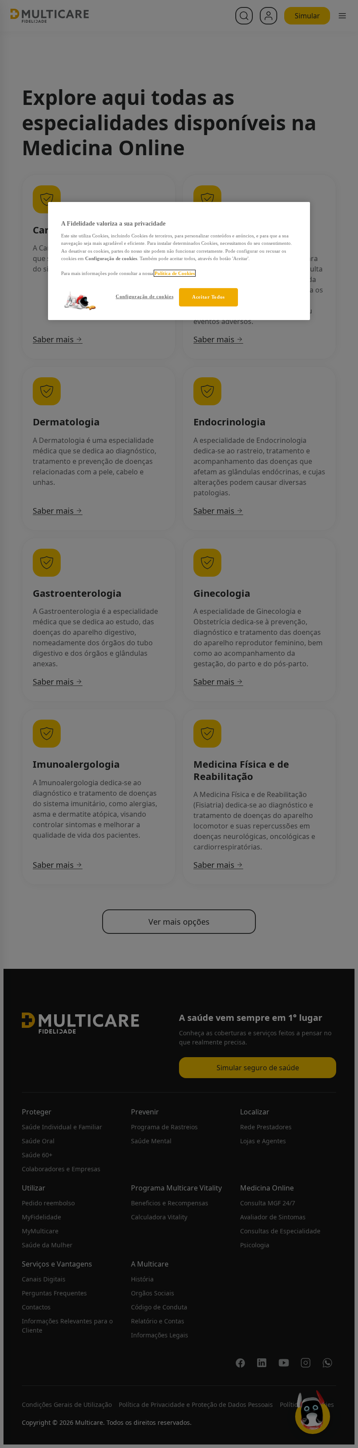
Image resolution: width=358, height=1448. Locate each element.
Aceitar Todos (208, 296)
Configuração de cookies (144, 296)
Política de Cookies (175, 273)
